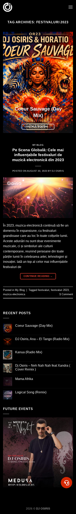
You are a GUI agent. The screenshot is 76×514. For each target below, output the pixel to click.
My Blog (38, 145)
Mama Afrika (24, 379)
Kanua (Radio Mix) (28, 352)
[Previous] (9, 82)
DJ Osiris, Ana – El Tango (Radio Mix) (42, 339)
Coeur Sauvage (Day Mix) (33, 325)
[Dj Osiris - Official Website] (7, 7)
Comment (66, 294)
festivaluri (43, 290)
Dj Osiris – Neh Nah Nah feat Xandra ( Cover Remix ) (42, 367)
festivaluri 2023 (60, 290)
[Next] (66, 82)
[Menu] (70, 7)
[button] (66, 482)
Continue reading (38, 126)
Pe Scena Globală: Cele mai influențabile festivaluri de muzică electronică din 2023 (38, 155)
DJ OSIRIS (58, 171)
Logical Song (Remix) (30, 392)
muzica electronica (14, 294)
